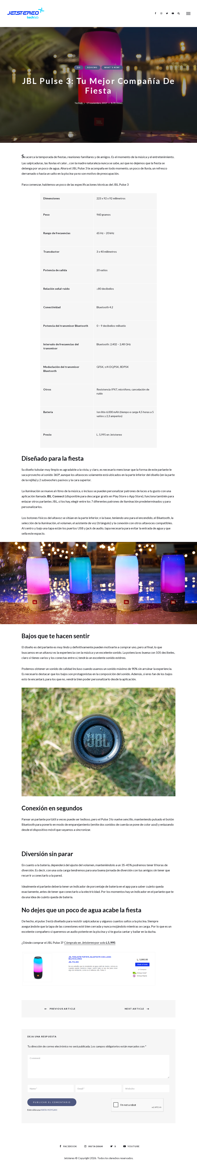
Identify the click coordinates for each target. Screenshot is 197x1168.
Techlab (79, 103)
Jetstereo (69, 1158)
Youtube (173, 13)
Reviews (92, 67)
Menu (188, 13)
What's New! (112, 67)
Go (78, 67)
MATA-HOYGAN (49, 1110)
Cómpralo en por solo (89, 942)
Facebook (155, 13)
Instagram (161, 13)
